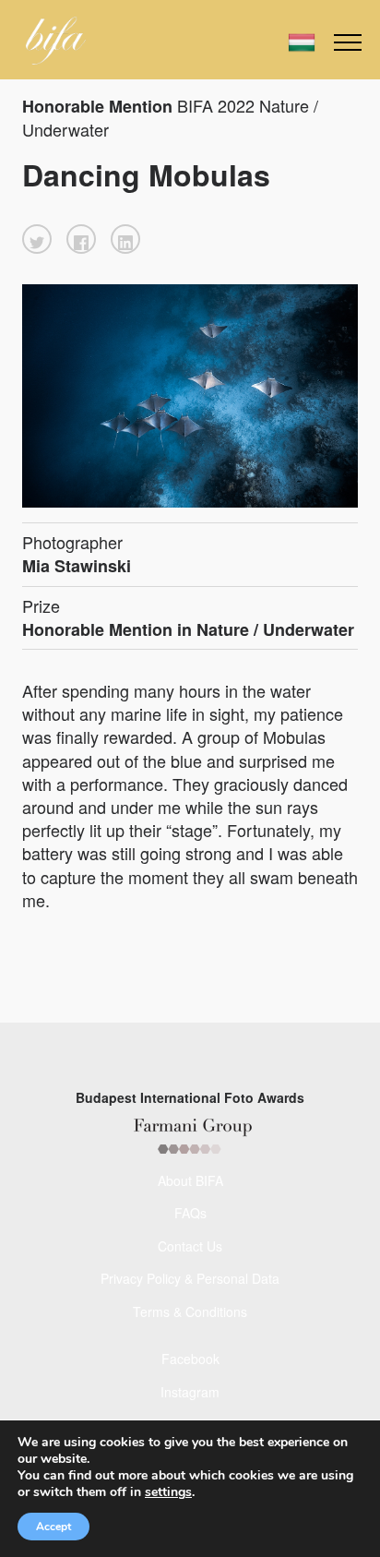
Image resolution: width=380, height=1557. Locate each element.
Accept (53, 1526)
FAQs (190, 1213)
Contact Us (190, 1246)
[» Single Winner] (56, 41)
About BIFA (190, 1180)
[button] (37, 239)
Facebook (190, 1358)
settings (168, 1492)
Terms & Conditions (190, 1311)
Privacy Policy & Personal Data (190, 1278)
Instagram (190, 1392)
